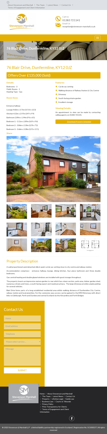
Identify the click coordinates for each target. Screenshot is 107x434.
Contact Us (66, 5)
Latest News (53, 5)
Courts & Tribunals (63, 401)
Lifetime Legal (57, 399)
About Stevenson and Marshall (20, 5)
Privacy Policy (47, 404)
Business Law (47, 401)
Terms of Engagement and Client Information (26, 7)
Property (45, 399)
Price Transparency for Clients (54, 407)
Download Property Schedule (79, 122)
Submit (22, 370)
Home (42, 394)
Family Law (70, 399)
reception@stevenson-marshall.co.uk (78, 26)
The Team (40, 5)
